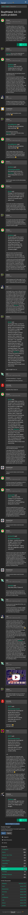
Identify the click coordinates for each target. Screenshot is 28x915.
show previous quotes (14, 169)
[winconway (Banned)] (3, 385)
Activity (5, 842)
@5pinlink (10, 585)
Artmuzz (8, 20)
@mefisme (10, 64)
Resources (14, 857)
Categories (5, 837)
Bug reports (14, 868)
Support (14, 866)
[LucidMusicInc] (3, 108)
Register (12, 823)
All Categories (14, 849)
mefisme (8, 48)
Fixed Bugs (14, 871)
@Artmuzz (8, 53)
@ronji (9, 191)
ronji (7, 96)
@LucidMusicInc (12, 124)
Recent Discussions (7, 839)
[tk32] (3, 374)
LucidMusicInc (9, 108)
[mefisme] (3, 49)
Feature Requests (14, 860)
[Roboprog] (3, 794)
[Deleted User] (9, 467)
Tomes (7, 730)
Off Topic (14, 877)
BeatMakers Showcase (14, 874)
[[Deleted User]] (3, 467)
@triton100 (11, 495)
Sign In (7, 823)
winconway (8, 385)
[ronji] (3, 97)
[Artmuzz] (3, 20)
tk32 (7, 374)
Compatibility (14, 863)
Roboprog (8, 794)
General (14, 852)
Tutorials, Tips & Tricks (14, 855)
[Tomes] (3, 730)
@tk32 (9, 497)
